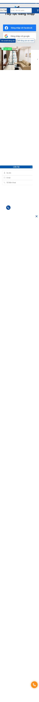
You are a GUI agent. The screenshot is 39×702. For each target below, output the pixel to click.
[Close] (36, 3)
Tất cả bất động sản (8, 41)
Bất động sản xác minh (26, 41)
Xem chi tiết (15, 58)
